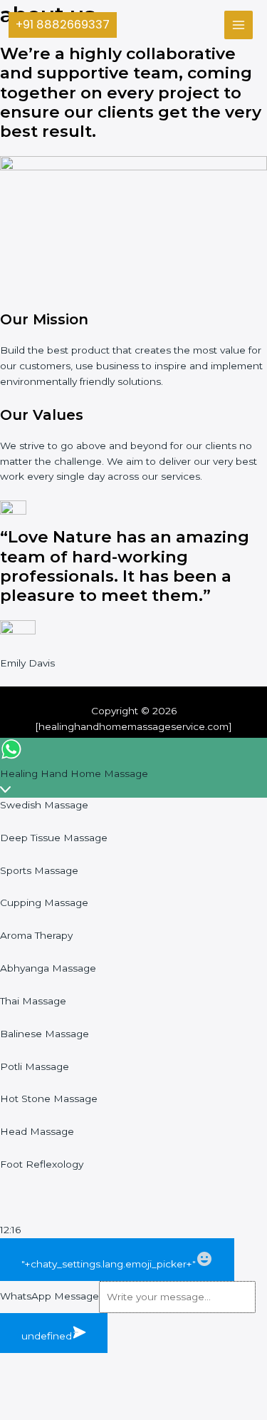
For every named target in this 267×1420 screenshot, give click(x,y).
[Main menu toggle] (238, 25)
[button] (62, 25)
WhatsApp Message (49, 1296)
